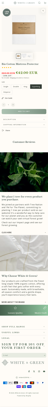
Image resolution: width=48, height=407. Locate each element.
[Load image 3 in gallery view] (29, 56)
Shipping (13, 78)
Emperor (7, 92)
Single (6, 87)
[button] (39, 3)
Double (17, 87)
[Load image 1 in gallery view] (18, 56)
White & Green (20, 393)
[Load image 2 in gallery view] (24, 56)
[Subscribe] (45, 355)
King (26, 87)
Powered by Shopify (24, 396)
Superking (36, 87)
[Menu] (3, 3)
